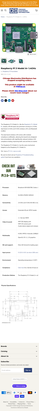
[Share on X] (5, 100)
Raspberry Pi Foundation (10, 71)
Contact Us (21, 402)
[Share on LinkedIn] (9, 100)
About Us (5, 402)
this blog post (21, 91)
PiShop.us (20, 87)
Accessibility (13, 402)
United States (19, 379)
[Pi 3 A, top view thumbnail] (4, 61)
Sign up (28, 370)
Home (3, 17)
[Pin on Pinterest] (12, 100)
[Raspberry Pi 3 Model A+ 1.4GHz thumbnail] (11, 61)
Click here (21, 268)
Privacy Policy (30, 402)
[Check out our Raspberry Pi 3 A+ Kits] (19, 181)
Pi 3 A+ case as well (14, 151)
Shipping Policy (21, 404)
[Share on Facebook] (2, 100)
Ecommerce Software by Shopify (19, 407)
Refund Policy (11, 404)
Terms (29, 404)
